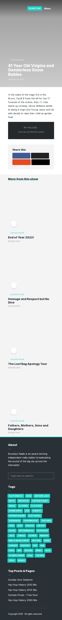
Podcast (25, 545)
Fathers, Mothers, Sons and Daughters (28, 427)
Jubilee (21, 536)
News (47, 540)
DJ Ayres (23, 506)
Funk (11, 526)
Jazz (11, 536)
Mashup (44, 536)
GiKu (20, 526)
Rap (19, 550)
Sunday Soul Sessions (20, 579)
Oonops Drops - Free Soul (22, 595)
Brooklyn (23, 501)
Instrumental (26, 530)
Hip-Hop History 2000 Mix (22, 600)
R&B (42, 545)
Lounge (32, 536)
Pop (35, 545)
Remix (39, 550)
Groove (30, 526)
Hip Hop (41, 526)
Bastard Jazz (42, 496)
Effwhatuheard (17, 516)
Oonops (13, 545)
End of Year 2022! (21, 237)
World (21, 560)
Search (50, 476)
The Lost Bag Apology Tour (27, 364)
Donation (35, 8)
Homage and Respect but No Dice (28, 300)
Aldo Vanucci (16, 496)
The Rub (40, 555)
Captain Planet (40, 501)
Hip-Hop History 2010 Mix (22, 584)
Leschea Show (17, 60)
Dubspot (37, 511)
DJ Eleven (36, 506)
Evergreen (14, 521)
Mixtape (36, 540)
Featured (46, 521)
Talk (30, 555)
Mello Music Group (19, 540)
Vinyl (12, 560)
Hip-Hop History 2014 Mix (22, 589)
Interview (42, 530)
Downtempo (15, 511)
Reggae (28, 550)
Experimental (31, 521)
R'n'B (11, 550)
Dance (12, 506)
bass (28, 496)
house (12, 530)
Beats (12, 501)
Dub (27, 511)
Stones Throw (16, 555)
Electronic (35, 516)
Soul (47, 550)
